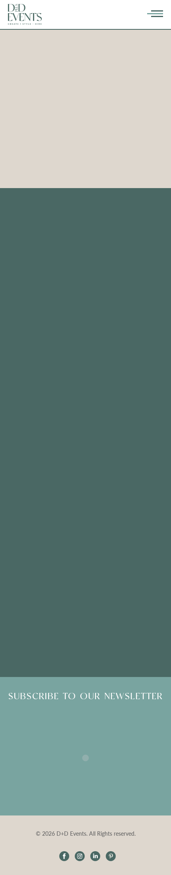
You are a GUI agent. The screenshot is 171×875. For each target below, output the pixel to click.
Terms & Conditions (85, 448)
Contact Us (85, 477)
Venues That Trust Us (85, 250)
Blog (86, 356)
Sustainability (86, 264)
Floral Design (85, 221)
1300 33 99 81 (85, 647)
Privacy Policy (85, 462)
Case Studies (85, 278)
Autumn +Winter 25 (85, 434)
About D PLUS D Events (85, 405)
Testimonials (85, 313)
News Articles (85, 370)
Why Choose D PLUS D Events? (85, 342)
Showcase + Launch (85, 419)
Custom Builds (85, 235)
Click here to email (85, 544)
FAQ (85, 327)
